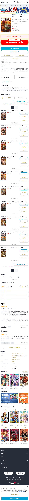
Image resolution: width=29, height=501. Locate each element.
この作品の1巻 (6, 77)
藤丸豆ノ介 (6, 388)
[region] (14, 493)
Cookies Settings (14, 494)
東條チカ (2, 443)
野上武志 (26, 443)
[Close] (27, 486)
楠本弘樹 (12, 425)
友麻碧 (2, 388)
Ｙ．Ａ (15, 425)
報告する (24, 327)
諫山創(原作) (14, 19)
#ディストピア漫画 (23, 90)
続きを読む (15, 323)
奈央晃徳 (15, 388)
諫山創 (4, 277)
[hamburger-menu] (27, 2)
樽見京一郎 (22, 443)
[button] (18, 480)
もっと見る (15, 72)
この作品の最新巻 (22, 77)
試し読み (22, 55)
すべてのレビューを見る (14, 347)
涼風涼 (11, 277)
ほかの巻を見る (15, 58)
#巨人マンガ (4, 90)
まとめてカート (21, 101)
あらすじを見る (15, 122)
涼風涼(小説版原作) (20, 19)
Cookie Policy (22, 491)
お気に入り (8, 55)
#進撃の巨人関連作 (12, 90)
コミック (5, 16)
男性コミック (20, 353)
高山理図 (24, 425)
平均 (8, 286)
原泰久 (2, 425)
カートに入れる (15, 51)
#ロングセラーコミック (18, 87)
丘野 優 (17, 443)
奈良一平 (12, 388)
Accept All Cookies (14, 498)
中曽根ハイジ (12, 443)
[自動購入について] (12, 82)
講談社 (13, 361)
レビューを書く (15, 26)
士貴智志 (18, 277)
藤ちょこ (18, 425)
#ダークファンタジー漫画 (6, 87)
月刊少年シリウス (18, 23)
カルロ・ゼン (6, 443)
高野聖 (21, 425)
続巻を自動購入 (6, 81)
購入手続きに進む (15, 48)
